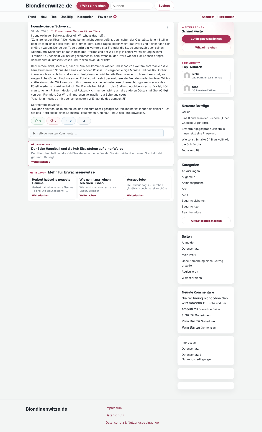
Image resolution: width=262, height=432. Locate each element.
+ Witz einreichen (93, 5)
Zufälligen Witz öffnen (206, 38)
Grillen (186, 112)
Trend (32, 17)
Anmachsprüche (193, 183)
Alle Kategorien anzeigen (206, 220)
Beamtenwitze (191, 212)
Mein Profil (189, 255)
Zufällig (67, 17)
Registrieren (226, 16)
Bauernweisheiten (194, 200)
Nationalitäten (82, 31)
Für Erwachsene (60, 31)
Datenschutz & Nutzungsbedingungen (133, 422)
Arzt (184, 188)
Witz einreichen (206, 47)
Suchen (164, 5)
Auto (185, 194)
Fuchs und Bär (191, 150)
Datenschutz (190, 248)
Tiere (96, 31)
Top (54, 17)
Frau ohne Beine (209, 309)
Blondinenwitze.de (49, 5)
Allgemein (188, 177)
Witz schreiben (192, 278)
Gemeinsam (209, 327)
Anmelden (208, 16)
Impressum (189, 342)
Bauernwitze (190, 206)
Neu (44, 17)
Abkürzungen (191, 171)
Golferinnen (202, 315)
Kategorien (85, 17)
